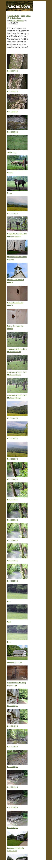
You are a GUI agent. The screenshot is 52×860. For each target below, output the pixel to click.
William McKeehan (17, 20)
